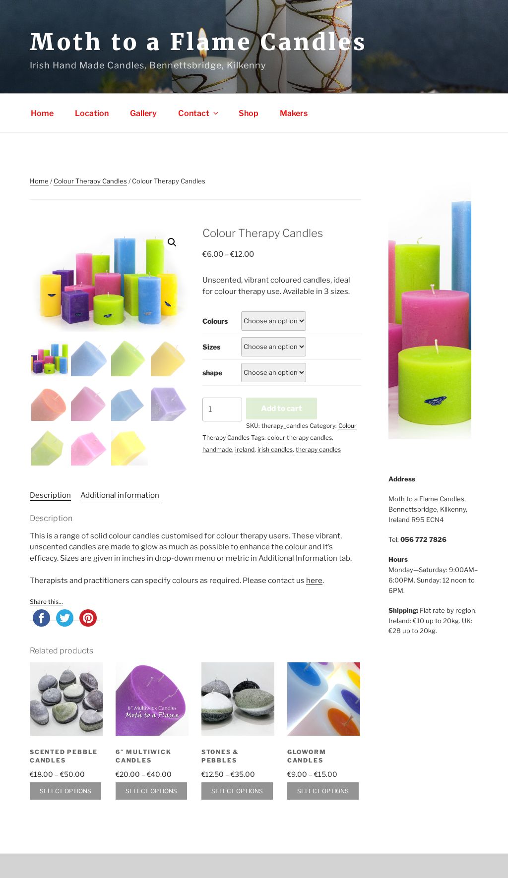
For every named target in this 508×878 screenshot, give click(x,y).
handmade (217, 449)
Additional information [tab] (119, 495)
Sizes (211, 347)
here (314, 580)
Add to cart (281, 408)
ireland (244, 449)
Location (92, 113)
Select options (65, 791)
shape (212, 372)
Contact (193, 113)
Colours (215, 321)
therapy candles (318, 449)
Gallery (143, 113)
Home (42, 113)
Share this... (46, 601)
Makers (294, 113)
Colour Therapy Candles (90, 181)
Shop (248, 113)
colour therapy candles (299, 437)
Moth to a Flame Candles (198, 42)
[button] (172, 242)
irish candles (275, 449)
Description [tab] (50, 495)
